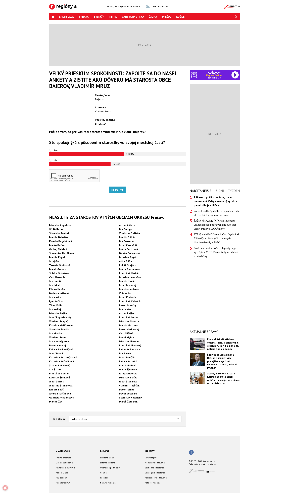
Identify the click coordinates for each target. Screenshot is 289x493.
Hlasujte (117, 190)
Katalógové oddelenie (154, 472)
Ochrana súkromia (64, 462)
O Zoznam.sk (63, 450)
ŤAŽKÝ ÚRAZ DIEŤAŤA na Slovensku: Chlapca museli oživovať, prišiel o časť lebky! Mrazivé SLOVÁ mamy (215, 224)
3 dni (220, 191)
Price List (104, 477)
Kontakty (149, 450)
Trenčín (99, 16)
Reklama (104, 450)
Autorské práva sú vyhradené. (202, 464)
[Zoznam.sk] (198, 471)
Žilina (153, 16)
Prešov (166, 16)
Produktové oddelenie (154, 462)
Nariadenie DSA (63, 482)
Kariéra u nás (62, 472)
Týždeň (234, 191)
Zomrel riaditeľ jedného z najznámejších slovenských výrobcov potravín (216, 213)
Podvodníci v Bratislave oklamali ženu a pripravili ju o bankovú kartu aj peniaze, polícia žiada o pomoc (223, 344)
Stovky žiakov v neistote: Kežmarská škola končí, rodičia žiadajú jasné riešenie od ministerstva (223, 378)
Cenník (103, 472)
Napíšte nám (62, 477)
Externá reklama (107, 462)
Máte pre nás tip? (152, 482)
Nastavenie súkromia (65, 467)
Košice (180, 16)
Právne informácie (64, 457)
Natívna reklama (108, 482)
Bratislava (66, 16)
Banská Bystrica (133, 16)
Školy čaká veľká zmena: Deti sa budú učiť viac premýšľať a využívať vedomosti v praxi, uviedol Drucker (222, 361)
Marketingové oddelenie (155, 477)
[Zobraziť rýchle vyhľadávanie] (236, 16)
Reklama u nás (107, 457)
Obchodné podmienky (110, 467)
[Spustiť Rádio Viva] (214, 72)
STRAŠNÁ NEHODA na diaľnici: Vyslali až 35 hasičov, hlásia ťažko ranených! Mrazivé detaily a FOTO (216, 238)
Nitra (113, 16)
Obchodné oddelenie (154, 467)
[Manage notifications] (5, 487)
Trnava (84, 16)
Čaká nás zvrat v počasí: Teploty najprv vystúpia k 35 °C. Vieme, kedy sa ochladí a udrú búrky (216, 252)
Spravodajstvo (151, 457)
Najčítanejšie (201, 191)
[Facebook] (191, 452)
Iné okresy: (59, 419)
